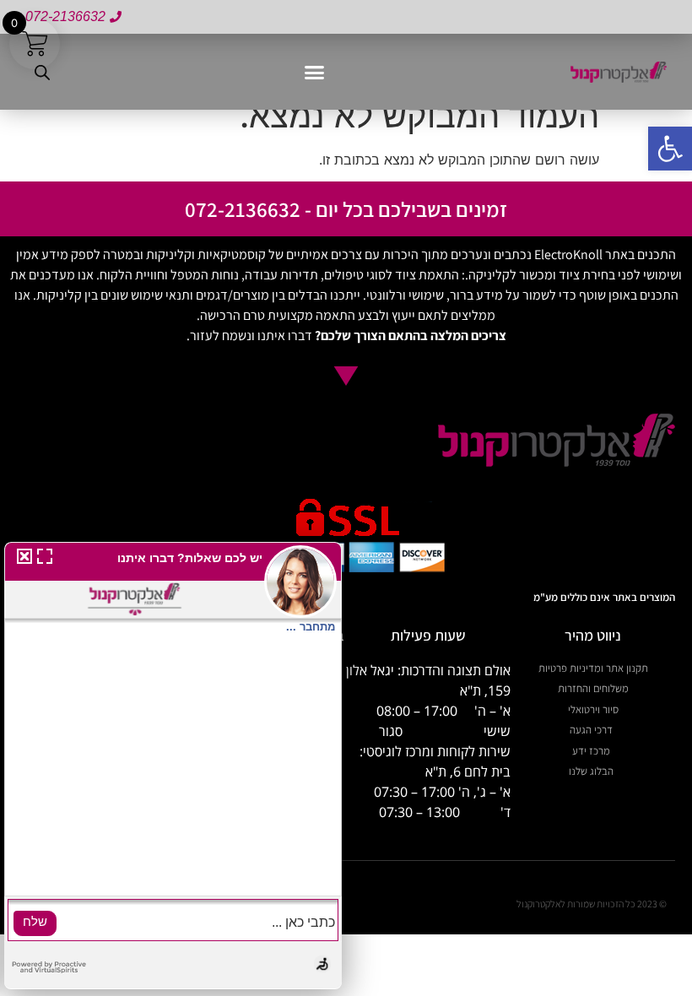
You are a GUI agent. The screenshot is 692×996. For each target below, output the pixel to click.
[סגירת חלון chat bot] (21, 558)
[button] (313, 72)
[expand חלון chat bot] (45, 558)
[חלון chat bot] (173, 765)
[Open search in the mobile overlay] (42, 72)
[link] (670, 149)
